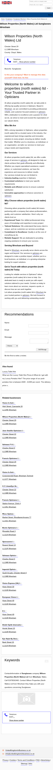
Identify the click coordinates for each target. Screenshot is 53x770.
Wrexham (8, 109)
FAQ (37, 760)
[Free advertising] (6, 2)
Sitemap (24, 764)
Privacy (5, 760)
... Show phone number (26, 62)
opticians (41, 112)
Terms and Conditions (26, 760)
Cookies (13, 760)
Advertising (45, 760)
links (30, 764)
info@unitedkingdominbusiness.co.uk (19, 754)
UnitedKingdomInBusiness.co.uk (18, 750)
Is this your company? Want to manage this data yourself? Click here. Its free (25, 76)
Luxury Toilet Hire (9, 372)
